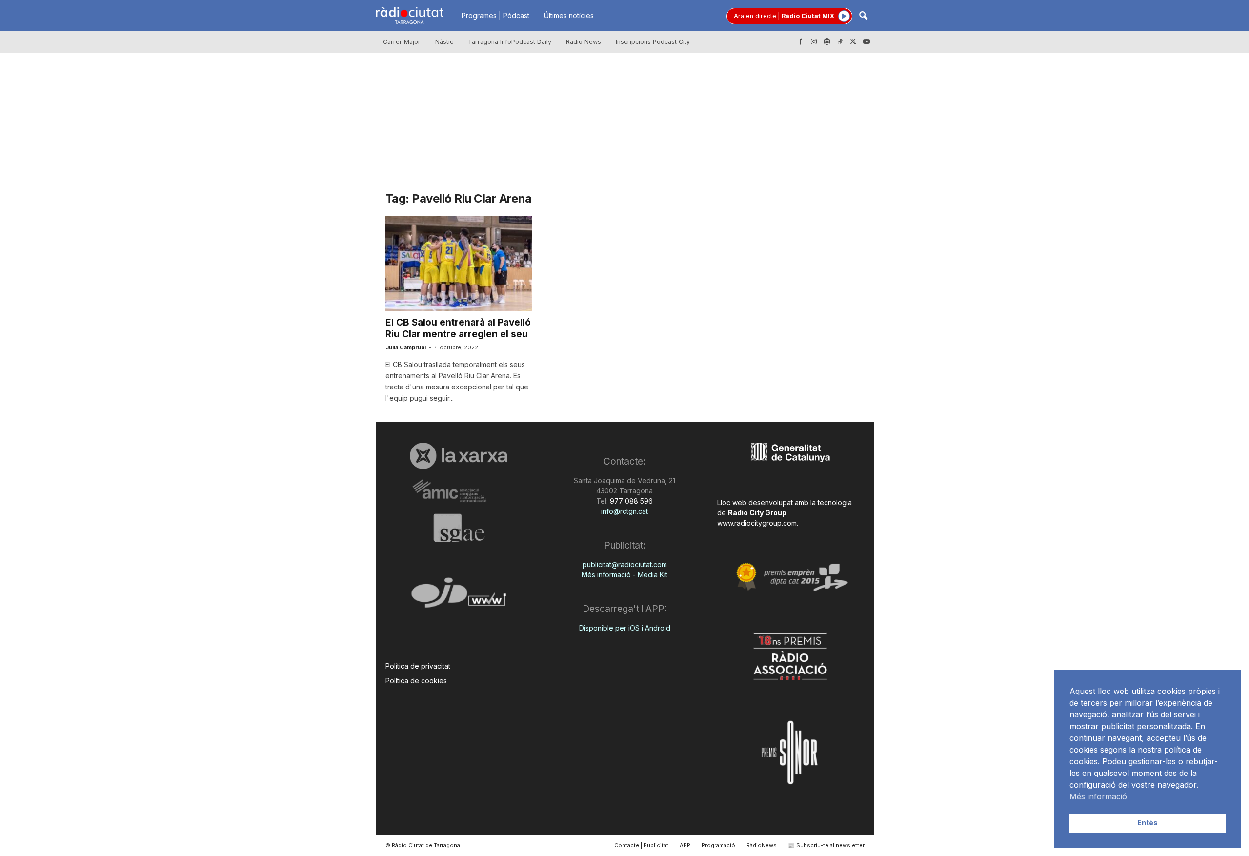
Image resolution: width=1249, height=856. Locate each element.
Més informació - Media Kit (624, 575)
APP (685, 845)
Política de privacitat (417, 666)
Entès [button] (1147, 822)
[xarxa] (458, 456)
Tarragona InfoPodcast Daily (509, 41)
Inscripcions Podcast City (653, 41)
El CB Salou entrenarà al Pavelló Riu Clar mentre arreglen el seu (458, 328)
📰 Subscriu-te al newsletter (826, 845)
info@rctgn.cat (624, 511)
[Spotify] (827, 42)
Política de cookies (416, 680)
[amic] (458, 491)
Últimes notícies (569, 15)
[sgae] (458, 527)
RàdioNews (761, 845)
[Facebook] (800, 42)
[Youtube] (866, 42)
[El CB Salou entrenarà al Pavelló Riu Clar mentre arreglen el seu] (458, 263)
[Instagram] (814, 42)
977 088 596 (630, 501)
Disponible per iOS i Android (624, 628)
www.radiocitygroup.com (757, 523)
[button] (863, 16)
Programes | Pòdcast (495, 15)
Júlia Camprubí (405, 347)
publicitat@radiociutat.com (625, 564)
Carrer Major (402, 41)
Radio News (583, 41)
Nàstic (444, 41)
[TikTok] (840, 42)
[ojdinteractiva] (458, 596)
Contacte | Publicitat (641, 845)
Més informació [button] (1098, 796)
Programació (718, 845)
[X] (853, 42)
